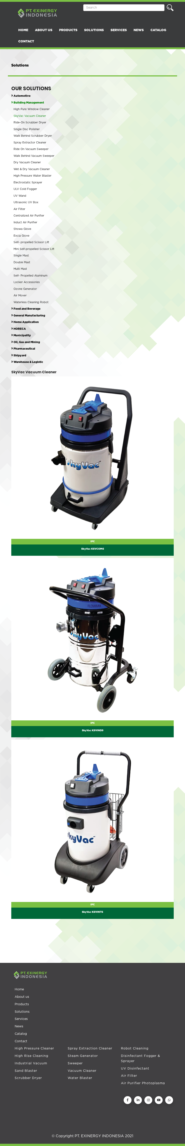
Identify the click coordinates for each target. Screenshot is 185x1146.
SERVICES (119, 30)
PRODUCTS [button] (68, 30)
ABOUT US (43, 30)
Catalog (21, 1034)
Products (22, 1004)
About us (22, 997)
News (19, 1026)
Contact (21, 1041)
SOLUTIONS (94, 30)
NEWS (139, 30)
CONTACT (26, 41)
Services (21, 1019)
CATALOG (158, 30)
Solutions (22, 1011)
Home (19, 989)
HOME (23, 30)
